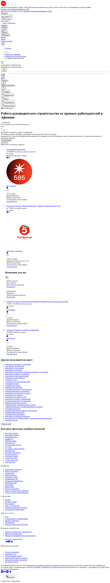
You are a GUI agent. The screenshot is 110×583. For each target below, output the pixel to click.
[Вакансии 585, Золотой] (57, 172)
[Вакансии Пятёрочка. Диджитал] (57, 231)
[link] (4, 32)
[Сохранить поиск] (3, 75)
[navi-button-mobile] (3, 44)
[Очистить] (4, 70)
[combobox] (11, 65)
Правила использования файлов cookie (38, 11)
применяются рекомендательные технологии (43, 565)
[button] (3, 37)
